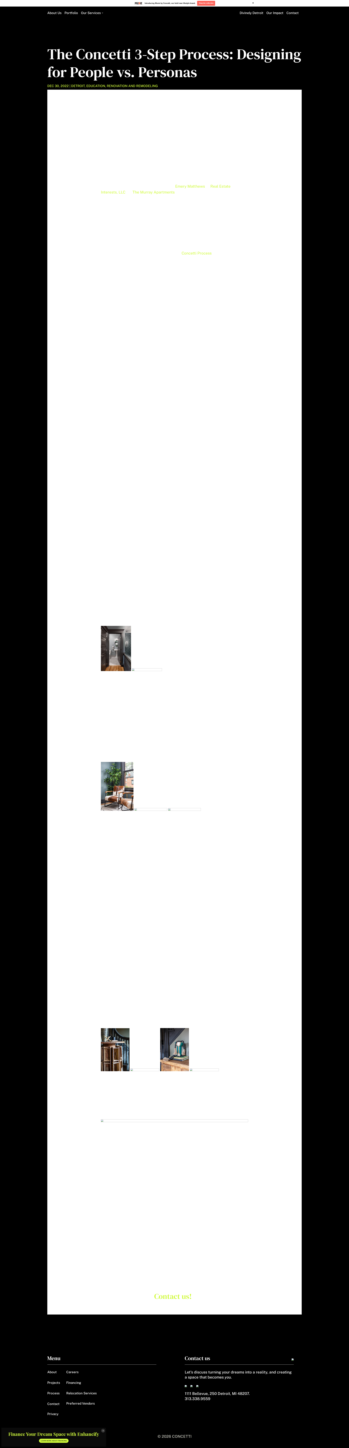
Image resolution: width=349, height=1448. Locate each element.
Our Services (91, 13)
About (52, 1372)
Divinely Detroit (251, 13)
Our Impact (274, 13)
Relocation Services (81, 1393)
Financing (73, 1383)
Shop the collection (206, 3)
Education (95, 86)
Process (53, 1393)
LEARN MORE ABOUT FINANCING (54, 1441)
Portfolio (71, 13)
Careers (72, 1372)
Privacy (52, 1414)
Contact (292, 13)
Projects (53, 1383)
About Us (54, 13)
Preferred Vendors (80, 1403)
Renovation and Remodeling (132, 86)
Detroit (78, 86)
